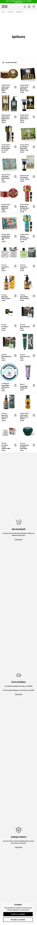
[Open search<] (25, 7)
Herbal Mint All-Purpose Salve (9, 378)
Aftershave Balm (9, 258)
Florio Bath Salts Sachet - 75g (9, 169)
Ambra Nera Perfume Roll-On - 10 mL (9, 139)
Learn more (18, 539)
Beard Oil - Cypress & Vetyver (9, 408)
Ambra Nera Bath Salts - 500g (9, 79)
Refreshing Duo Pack (9, 348)
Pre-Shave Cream (9, 318)
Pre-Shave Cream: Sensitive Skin (9, 437)
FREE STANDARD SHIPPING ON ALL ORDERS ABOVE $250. (18, 1)
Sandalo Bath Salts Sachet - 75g (9, 229)
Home (3, 11)
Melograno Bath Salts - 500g (9, 199)
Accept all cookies (18, 914)
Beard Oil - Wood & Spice (9, 288)
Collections (11, 11)
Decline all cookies (18, 919)
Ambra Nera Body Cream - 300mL (9, 109)
